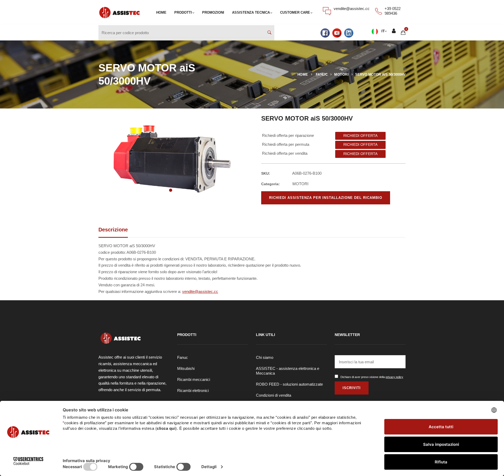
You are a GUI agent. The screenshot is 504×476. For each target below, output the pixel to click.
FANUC (322, 74)
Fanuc (182, 357)
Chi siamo (264, 357)
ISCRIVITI (352, 388)
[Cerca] (269, 33)
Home (302, 74)
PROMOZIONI (213, 12)
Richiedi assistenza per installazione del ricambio (325, 198)
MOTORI (341, 74)
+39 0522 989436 (393, 10)
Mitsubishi (186, 368)
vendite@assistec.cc (352, 8)
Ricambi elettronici (193, 390)
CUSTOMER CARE (295, 12)
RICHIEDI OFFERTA (360, 136)
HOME (161, 12)
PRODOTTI (183, 12)
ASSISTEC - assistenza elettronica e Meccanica (287, 370)
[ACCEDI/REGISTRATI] (394, 31)
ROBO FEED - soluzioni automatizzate (289, 384)
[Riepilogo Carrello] (403, 32)
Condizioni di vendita (273, 395)
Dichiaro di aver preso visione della (371, 377)
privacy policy (394, 377)
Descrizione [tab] (113, 229)
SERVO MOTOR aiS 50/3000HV (380, 74)
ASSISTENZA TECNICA (251, 12)
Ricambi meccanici (193, 379)
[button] (170, 190)
